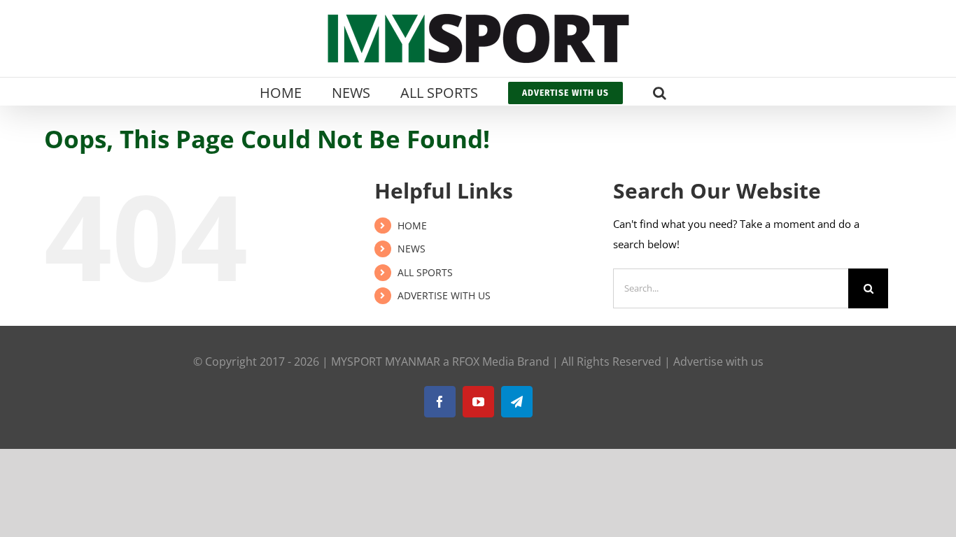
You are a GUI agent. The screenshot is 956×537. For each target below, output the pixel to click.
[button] (659, 92)
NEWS (412, 248)
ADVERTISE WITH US (444, 295)
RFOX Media (483, 361)
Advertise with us (718, 361)
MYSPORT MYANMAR (385, 361)
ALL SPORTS (425, 272)
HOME (412, 225)
